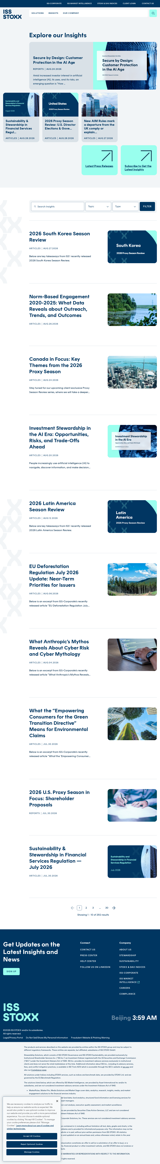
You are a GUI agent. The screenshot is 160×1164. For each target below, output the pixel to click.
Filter (147, 206)
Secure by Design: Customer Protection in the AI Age (58, 60)
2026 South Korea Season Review (59, 237)
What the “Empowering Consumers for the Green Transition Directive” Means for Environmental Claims (58, 723)
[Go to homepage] (20, 1012)
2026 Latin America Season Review (52, 506)
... (100, 907)
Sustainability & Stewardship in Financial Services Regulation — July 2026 (57, 857)
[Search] (153, 13)
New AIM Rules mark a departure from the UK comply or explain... (99, 126)
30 (106, 907)
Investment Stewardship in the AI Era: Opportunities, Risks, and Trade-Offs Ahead (60, 437)
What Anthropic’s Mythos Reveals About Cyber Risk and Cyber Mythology (59, 648)
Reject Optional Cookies (32, 1144)
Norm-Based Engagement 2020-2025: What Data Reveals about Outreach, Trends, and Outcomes (59, 306)
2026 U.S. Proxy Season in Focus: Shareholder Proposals (59, 798)
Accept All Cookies (31, 1136)
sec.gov (126, 1067)
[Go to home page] (12, 14)
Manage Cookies (32, 1152)
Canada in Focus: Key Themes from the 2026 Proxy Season (55, 365)
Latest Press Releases (99, 166)
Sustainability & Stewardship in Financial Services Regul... (19, 126)
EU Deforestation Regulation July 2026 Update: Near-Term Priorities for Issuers (54, 575)
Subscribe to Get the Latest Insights (138, 167)
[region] (31, 1129)
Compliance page (38, 1070)
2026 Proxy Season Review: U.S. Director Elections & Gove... (60, 124)
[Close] (57, 1101)
